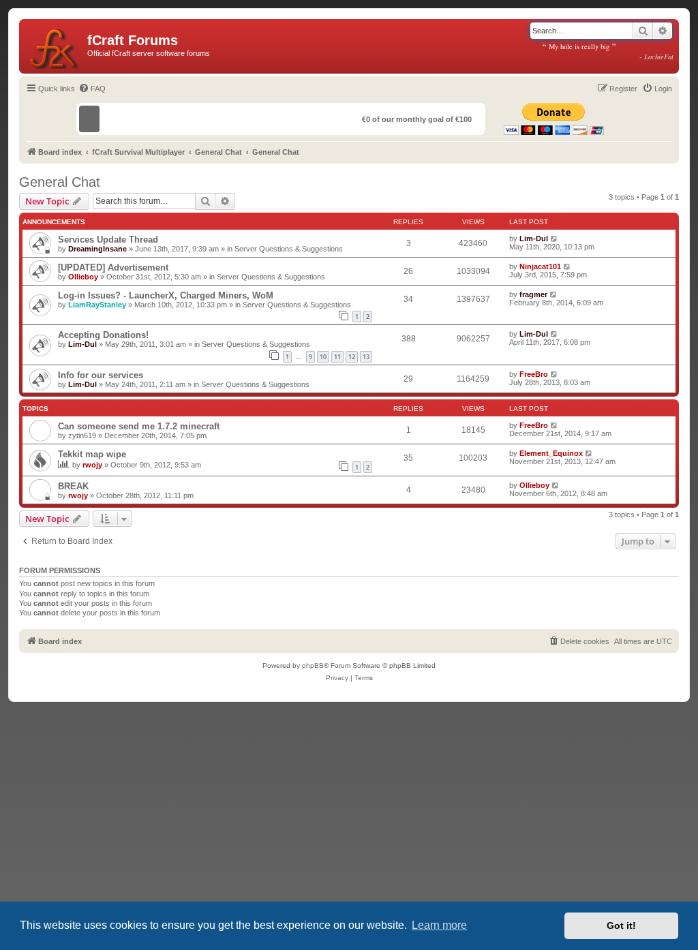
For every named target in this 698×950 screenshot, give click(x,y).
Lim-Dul (533, 238)
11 (337, 356)
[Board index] (54, 46)
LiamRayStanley (97, 305)
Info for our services (100, 375)
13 (366, 356)
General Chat (59, 181)
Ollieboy (83, 277)
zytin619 (82, 435)
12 (351, 356)
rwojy (92, 465)
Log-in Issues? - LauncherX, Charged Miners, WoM (165, 295)
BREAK (73, 486)
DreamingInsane (97, 249)
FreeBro (533, 374)
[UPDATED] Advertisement (113, 267)
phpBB (313, 665)
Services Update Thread (108, 239)
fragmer (533, 294)
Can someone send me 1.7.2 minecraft (138, 426)
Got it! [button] (621, 925)
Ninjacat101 (540, 266)
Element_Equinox (551, 453)
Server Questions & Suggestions (288, 249)
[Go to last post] (554, 238)
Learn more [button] (439, 925)
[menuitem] (92, 88)
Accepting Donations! (103, 335)
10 (323, 356)
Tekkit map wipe (92, 454)
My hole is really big (608, 51)
